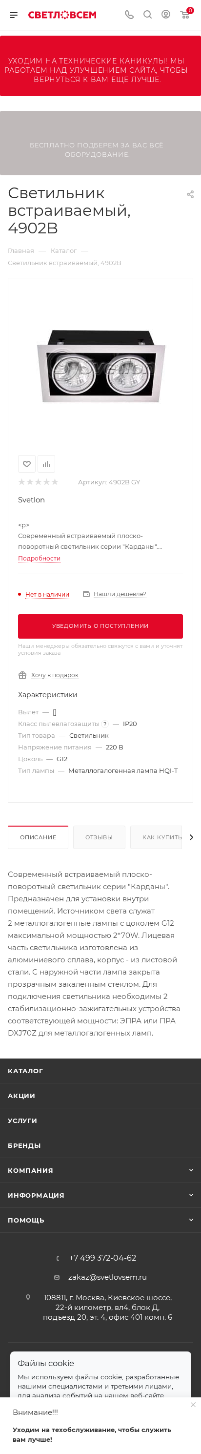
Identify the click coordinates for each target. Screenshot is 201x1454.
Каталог (25, 1071)
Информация (36, 1195)
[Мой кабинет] (165, 15)
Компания (30, 1170)
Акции (22, 1096)
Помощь (26, 1220)
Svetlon (31, 499)
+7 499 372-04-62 (102, 1258)
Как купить (162, 837)
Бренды (24, 1145)
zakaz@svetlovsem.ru (107, 1277)
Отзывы (99, 837)
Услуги (23, 1120)
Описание (38, 837)
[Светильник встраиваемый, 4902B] (100, 364)
